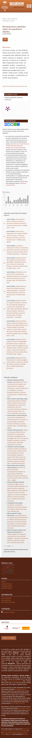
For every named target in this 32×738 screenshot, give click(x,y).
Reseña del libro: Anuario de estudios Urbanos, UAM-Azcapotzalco (16, 288)
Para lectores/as (6, 598)
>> (12, 546)
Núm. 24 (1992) (7, 19)
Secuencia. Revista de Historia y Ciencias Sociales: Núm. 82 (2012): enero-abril (17, 540)
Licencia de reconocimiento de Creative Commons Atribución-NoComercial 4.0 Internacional (17, 145)
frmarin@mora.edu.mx (25, 708)
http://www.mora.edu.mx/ (15, 681)
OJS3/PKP (25, 734)
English (3, 582)
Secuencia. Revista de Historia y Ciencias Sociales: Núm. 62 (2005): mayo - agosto (17, 352)
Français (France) (6, 584)
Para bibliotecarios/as (8, 602)
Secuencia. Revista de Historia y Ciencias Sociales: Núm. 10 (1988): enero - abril (17, 225)
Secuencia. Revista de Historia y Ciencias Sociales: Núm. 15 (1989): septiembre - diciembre (17, 252)
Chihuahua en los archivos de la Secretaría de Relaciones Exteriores (16, 274)
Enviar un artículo (9, 638)
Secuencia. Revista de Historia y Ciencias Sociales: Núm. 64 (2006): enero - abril (17, 333)
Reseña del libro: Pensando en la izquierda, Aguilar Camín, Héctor (17, 360)
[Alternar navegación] (29, 6)
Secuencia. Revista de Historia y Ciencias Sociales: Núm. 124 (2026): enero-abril (16, 461)
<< (4, 546)
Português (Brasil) (6, 586)
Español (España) (6, 588)
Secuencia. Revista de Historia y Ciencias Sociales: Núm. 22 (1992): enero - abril (17, 266)
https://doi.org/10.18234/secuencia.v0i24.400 (15, 86)
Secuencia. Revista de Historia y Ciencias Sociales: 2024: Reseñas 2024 (17, 509)
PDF (5, 39)
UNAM (10, 734)
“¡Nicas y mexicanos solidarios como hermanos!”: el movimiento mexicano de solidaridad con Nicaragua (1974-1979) (17, 434)
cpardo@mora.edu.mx (20, 689)
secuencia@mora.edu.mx (17, 703)
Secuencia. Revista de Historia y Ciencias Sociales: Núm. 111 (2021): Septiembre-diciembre (17, 411)
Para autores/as (6, 600)
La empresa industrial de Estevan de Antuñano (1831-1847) (17, 248)
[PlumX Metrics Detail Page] (8, 109)
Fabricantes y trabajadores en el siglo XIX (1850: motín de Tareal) (17, 233)
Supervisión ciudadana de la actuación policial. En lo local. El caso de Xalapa (17, 420)
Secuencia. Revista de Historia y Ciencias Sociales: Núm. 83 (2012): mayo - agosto (17, 478)
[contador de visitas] (8, 612)
